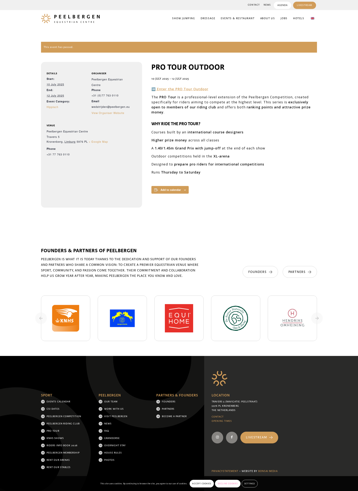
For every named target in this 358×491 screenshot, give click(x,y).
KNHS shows (55, 438)
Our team (110, 401)
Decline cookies (228, 483)
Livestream (304, 5)
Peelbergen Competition (64, 416)
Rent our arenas (58, 460)
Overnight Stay (115, 445)
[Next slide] (317, 318)
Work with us (114, 408)
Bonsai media (268, 471)
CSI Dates (53, 408)
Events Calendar (58, 401)
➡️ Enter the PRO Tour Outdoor (179, 89)
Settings (249, 483)
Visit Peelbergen (115, 416)
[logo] (70, 18)
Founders (168, 401)
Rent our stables (58, 467)
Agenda (282, 5)
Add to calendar (171, 190)
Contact (254, 5)
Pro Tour (53, 430)
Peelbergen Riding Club (63, 423)
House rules (113, 452)
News (267, 5)
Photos (109, 460)
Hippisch (52, 107)
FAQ (106, 430)
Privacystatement (225, 471)
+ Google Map (98, 141)
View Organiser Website (108, 113)
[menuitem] (254, 5)
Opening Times (222, 421)
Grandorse (112, 438)
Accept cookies (201, 483)
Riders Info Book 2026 (62, 445)
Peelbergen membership (63, 452)
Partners (168, 408)
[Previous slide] (41, 318)
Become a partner (174, 416)
